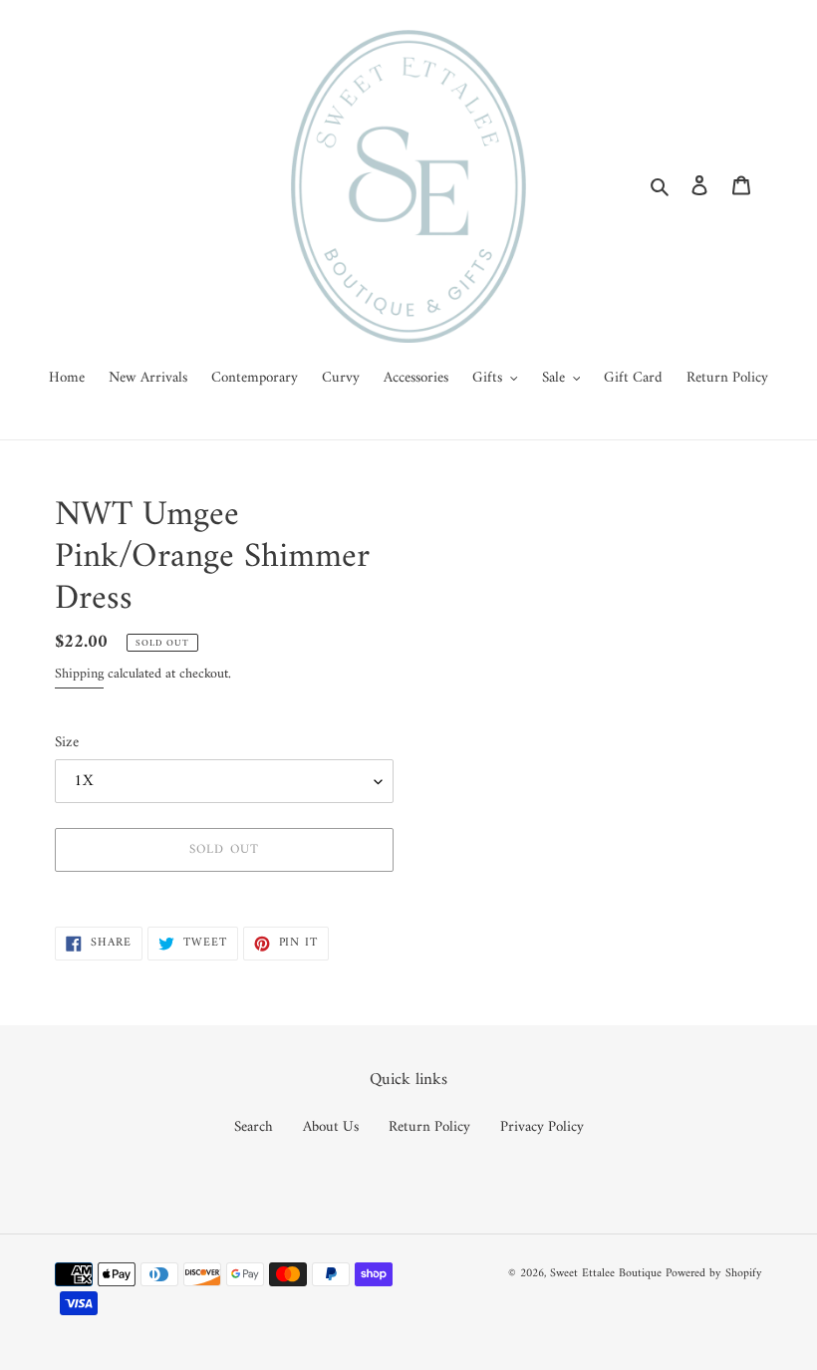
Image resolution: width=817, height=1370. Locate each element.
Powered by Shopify (714, 1273)
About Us (331, 1127)
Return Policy (429, 1127)
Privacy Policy (542, 1127)
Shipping (79, 674)
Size (67, 743)
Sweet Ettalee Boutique (606, 1273)
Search (253, 1127)
